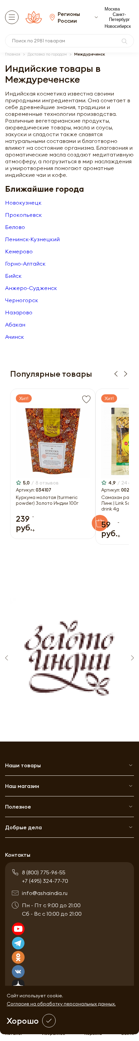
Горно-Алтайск (25, 263)
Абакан (15, 324)
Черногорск (21, 300)
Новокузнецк (23, 202)
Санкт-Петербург (119, 17)
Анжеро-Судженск (31, 288)
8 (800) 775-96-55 (43, 872)
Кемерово (19, 251)
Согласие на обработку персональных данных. (61, 1004)
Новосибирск (118, 26)
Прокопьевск (23, 214)
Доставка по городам (47, 54)
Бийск (13, 275)
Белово (15, 227)
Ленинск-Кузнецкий (32, 239)
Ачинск (14, 336)
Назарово (18, 312)
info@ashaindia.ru (44, 893)
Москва (112, 9)
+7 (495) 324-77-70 (45, 880)
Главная (12, 54)
